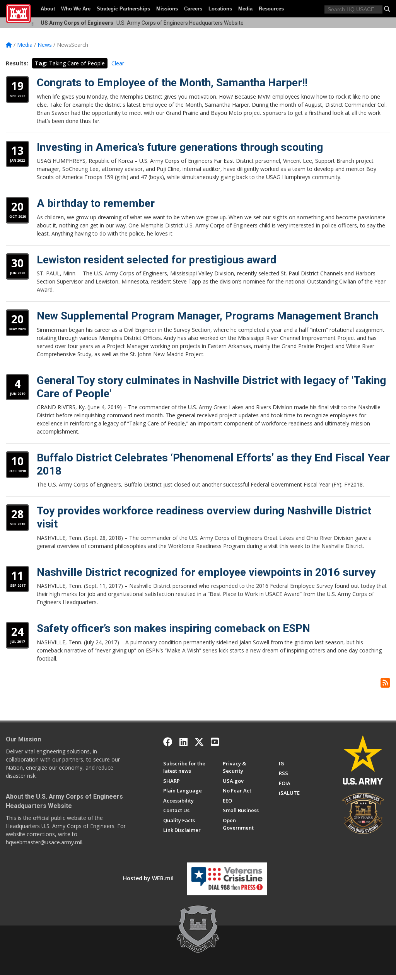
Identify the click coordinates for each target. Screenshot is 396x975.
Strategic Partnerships (123, 9)
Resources (271, 9)
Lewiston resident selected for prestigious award (157, 259)
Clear (117, 63)
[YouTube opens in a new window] (215, 742)
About (48, 9)
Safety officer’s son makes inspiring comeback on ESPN (173, 628)
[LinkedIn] (183, 742)
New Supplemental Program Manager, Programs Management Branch (207, 315)
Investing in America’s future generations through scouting (180, 147)
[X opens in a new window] (199, 742)
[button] (387, 9)
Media (245, 9)
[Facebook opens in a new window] (167, 742)
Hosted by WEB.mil (148, 878)
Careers (193, 9)
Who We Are (75, 9)
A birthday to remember (96, 203)
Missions (167, 9)
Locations (220, 9)
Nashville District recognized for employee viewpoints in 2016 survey (206, 572)
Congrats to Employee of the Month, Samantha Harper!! (172, 82)
